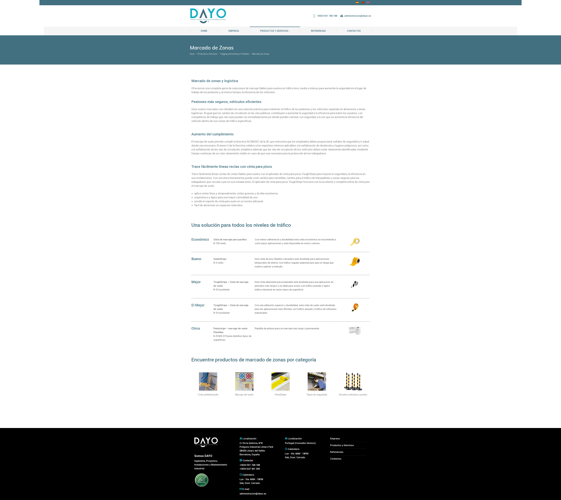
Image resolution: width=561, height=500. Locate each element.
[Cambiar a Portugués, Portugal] (362, 2)
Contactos (335, 458)
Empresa (335, 438)
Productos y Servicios (342, 445)
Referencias (336, 452)
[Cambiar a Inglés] (368, 2)
